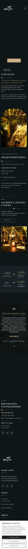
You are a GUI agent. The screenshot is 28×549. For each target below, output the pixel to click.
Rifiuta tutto (14, 545)
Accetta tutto (14, 537)
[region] (14, 535)
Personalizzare (14, 541)
